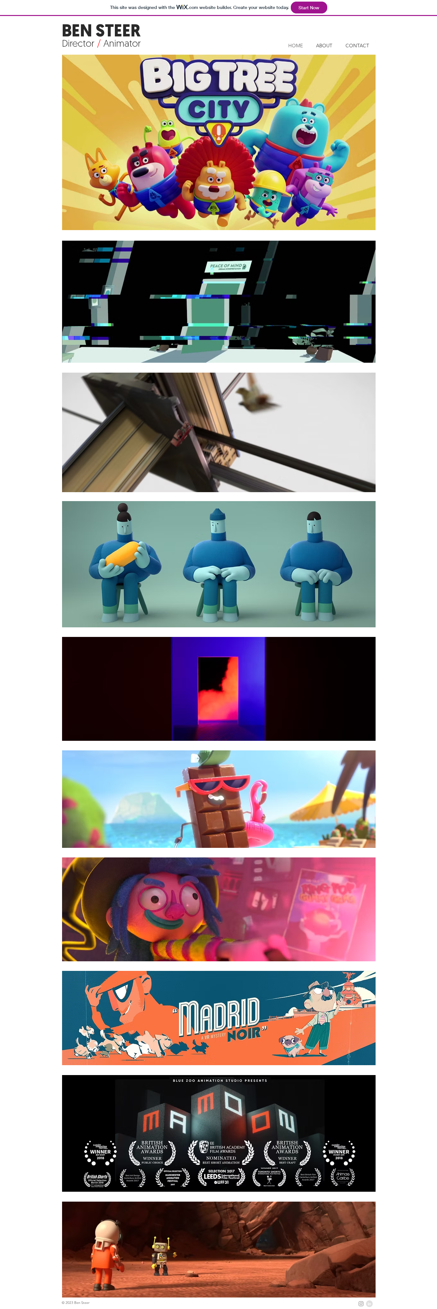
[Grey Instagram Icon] (361, 1303)
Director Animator (101, 44)
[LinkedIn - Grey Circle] (369, 1303)
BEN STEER (101, 32)
